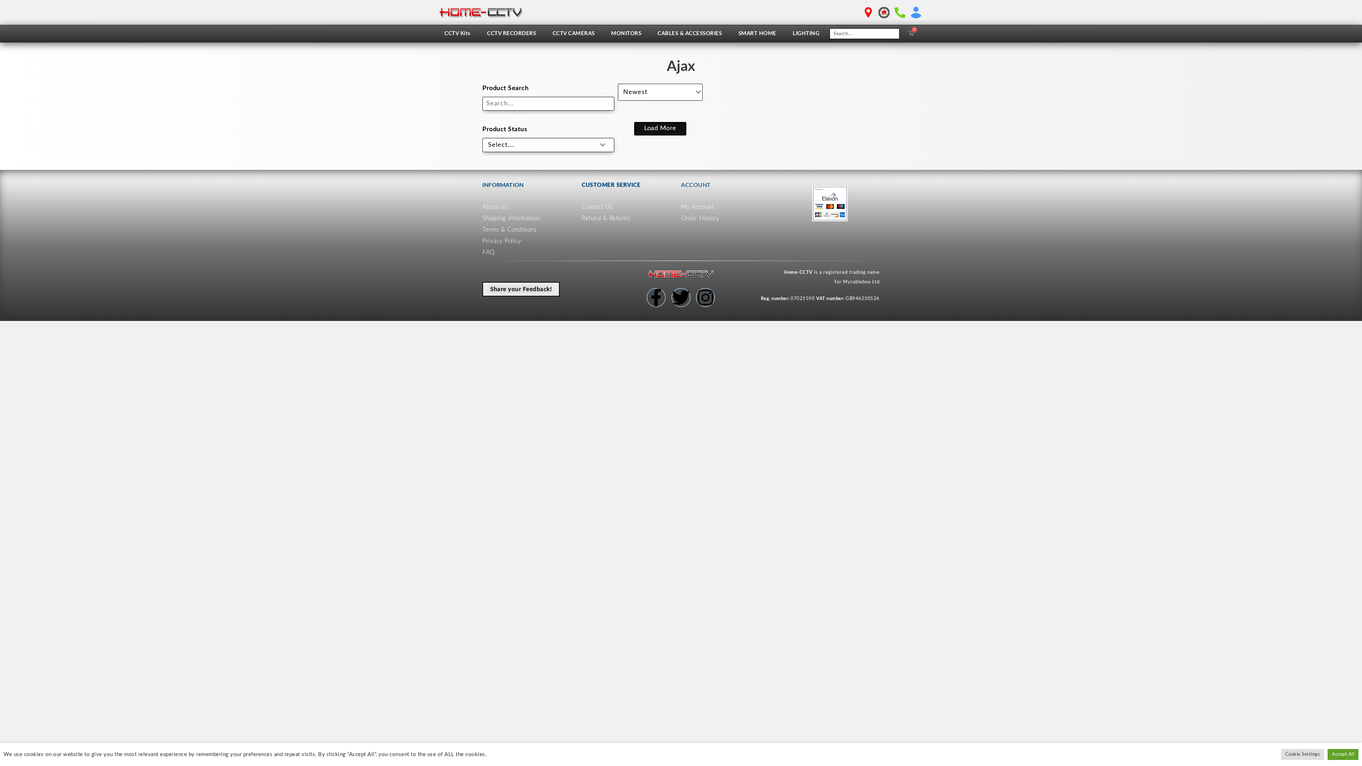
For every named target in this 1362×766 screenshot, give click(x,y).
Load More (660, 128)
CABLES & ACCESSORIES (690, 33)
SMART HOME (757, 33)
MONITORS (626, 33)
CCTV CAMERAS (574, 33)
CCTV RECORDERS (511, 33)
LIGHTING (806, 33)
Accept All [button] (1343, 754)
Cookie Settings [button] (1302, 754)
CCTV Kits (457, 33)
